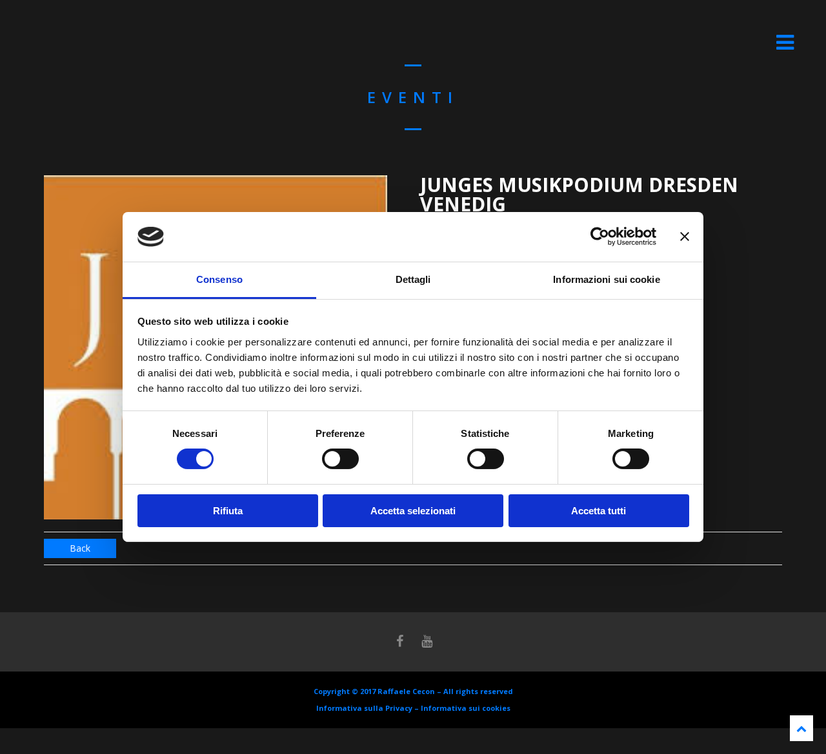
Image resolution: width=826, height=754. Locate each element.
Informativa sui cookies (465, 708)
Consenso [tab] (219, 279)
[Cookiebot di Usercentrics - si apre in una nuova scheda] (599, 236)
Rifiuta (228, 510)
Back (80, 548)
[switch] (340, 459)
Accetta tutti (598, 510)
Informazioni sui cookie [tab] (606, 279)
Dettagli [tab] (413, 279)
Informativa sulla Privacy (364, 708)
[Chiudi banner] (684, 236)
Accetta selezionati (413, 510)
